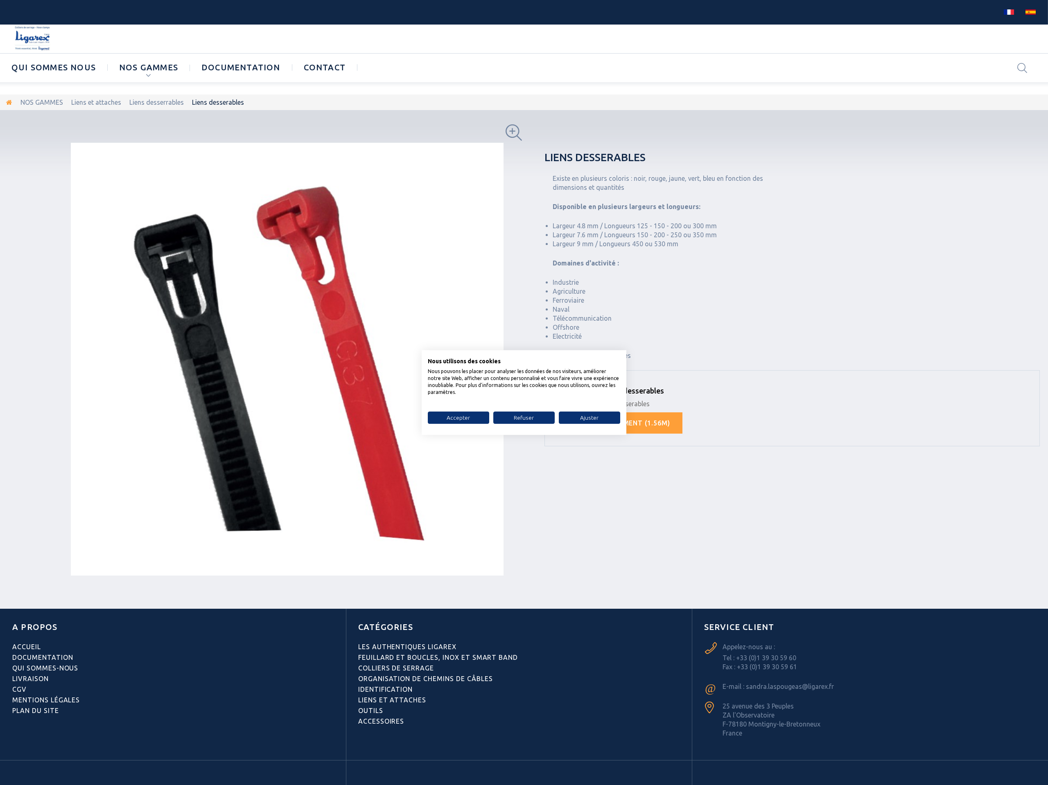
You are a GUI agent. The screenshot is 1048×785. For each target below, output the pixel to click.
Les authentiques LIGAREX (407, 646)
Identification (385, 689)
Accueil (26, 646)
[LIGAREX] (33, 39)
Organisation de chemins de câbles (425, 678)
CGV (19, 689)
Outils (370, 710)
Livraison (30, 678)
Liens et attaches (96, 102)
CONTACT (325, 67)
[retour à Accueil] (9, 102)
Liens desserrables (156, 102)
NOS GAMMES (148, 67)
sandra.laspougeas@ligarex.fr (790, 686)
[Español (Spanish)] (1030, 11)
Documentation (240, 67)
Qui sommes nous (53, 67)
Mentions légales (46, 700)
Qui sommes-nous (45, 668)
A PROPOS (35, 627)
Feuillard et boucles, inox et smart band (438, 657)
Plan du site (35, 710)
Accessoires (381, 721)
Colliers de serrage (396, 668)
